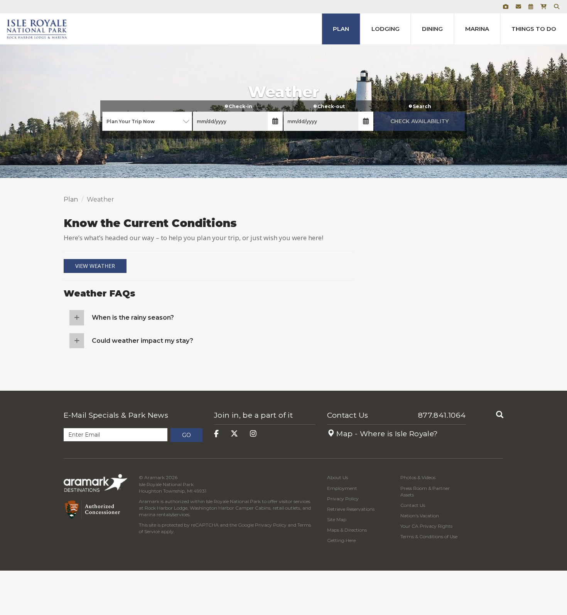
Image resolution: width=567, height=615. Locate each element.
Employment (342, 488)
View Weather (95, 265)
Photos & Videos (417, 477)
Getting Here (341, 540)
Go (186, 435)
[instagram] (253, 433)
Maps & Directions (347, 530)
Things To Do (533, 28)
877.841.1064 (442, 415)
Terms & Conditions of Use (428, 536)
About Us (337, 477)
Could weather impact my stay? (142, 340)
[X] (234, 433)
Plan (341, 28)
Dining (432, 28)
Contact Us (347, 415)
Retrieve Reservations (351, 509)
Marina (477, 28)
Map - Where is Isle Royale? (386, 433)
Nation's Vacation (419, 515)
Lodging (385, 28)
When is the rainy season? (133, 317)
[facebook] (216, 433)
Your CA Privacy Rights (426, 526)
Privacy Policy (271, 525)
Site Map (336, 519)
